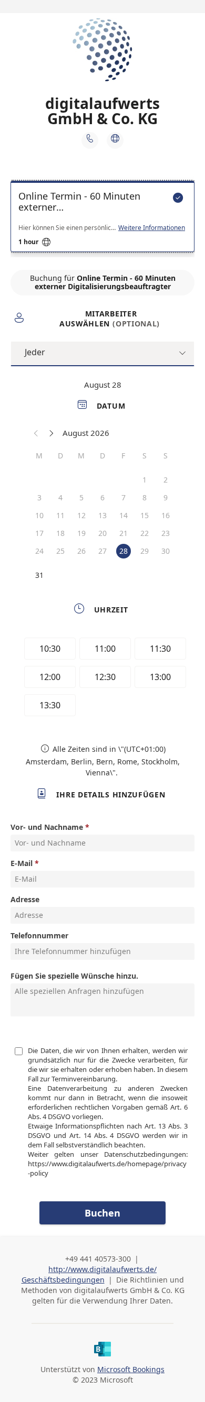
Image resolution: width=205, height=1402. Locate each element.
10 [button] (39, 515)
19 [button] (81, 533)
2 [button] (165, 480)
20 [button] (102, 533)
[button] (36, 433)
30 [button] (165, 551)
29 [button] (144, 551)
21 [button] (123, 533)
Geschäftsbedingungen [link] (63, 1280)
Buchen (102, 1213)
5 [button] (81, 497)
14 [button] (123, 515)
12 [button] (81, 515)
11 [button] (60, 515)
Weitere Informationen (151, 228)
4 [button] (60, 497)
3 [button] (39, 497)
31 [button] (39, 575)
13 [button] (102, 515)
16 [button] (165, 515)
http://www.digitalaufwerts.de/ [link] (102, 1269)
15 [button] (144, 515)
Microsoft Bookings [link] (131, 1369)
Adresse (25, 899)
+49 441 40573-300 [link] (98, 1259)
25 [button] (60, 551)
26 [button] (81, 551)
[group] (102, 678)
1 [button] (144, 480)
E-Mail (22, 863)
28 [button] (123, 551)
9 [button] (165, 497)
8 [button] (144, 497)
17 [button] (39, 533)
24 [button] (39, 551)
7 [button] (123, 497)
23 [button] (165, 533)
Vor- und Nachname (47, 827)
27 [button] (102, 551)
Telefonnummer (39, 935)
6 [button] (102, 497)
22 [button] (144, 533)
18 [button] (60, 533)
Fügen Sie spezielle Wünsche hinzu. (74, 976)
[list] (102, 219)
